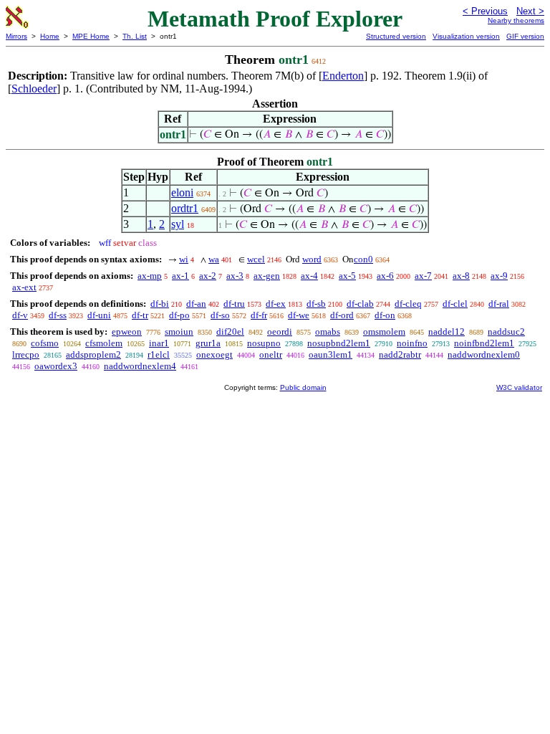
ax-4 (309, 275)
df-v (20, 315)
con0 (363, 259)
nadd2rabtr (400, 354)
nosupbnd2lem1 (338, 343)
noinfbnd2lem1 (484, 343)
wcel (256, 259)
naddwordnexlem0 (484, 354)
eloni (182, 192)
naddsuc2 (506, 331)
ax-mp (150, 275)
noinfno (412, 343)
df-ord (342, 315)
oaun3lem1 (330, 354)
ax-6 (385, 275)
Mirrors (16, 36)
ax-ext (24, 287)
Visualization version (466, 36)
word (312, 259)
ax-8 (461, 275)
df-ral (498, 303)
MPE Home (91, 36)
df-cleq (408, 303)
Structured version (396, 36)
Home (49, 36)
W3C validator (519, 387)
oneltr (270, 354)
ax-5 (347, 275)
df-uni (99, 315)
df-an (196, 303)
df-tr (140, 315)
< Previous (485, 11)
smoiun (179, 331)
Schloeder (34, 88)
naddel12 (446, 331)
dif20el (230, 331)
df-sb (316, 303)
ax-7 (423, 275)
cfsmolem (103, 343)
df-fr (259, 315)
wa (213, 259)
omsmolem (384, 331)
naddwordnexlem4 (140, 366)
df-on (385, 315)
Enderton (343, 76)
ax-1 (180, 275)
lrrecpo (25, 354)
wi (183, 259)
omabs (327, 331)
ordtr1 (184, 208)
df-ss (58, 315)
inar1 (159, 343)
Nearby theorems (516, 20)
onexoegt (214, 354)
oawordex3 (55, 366)
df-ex (276, 303)
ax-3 (234, 275)
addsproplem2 (93, 354)
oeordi (279, 331)
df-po (179, 315)
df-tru (234, 303)
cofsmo (45, 343)
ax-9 (499, 275)
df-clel (455, 303)
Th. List (134, 36)
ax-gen (267, 275)
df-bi (159, 303)
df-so (220, 315)
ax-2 (207, 275)
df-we (298, 315)
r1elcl (159, 354)
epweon (127, 331)
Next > (530, 11)
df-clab (360, 303)
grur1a (208, 343)
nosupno (264, 343)
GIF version (525, 36)
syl (177, 224)
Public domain (303, 387)
